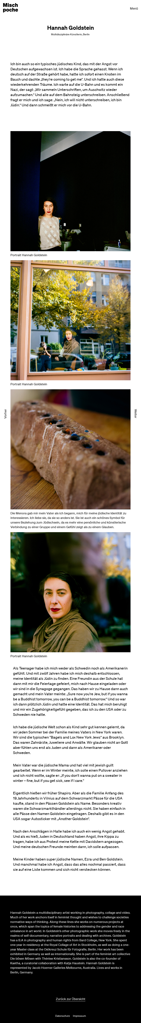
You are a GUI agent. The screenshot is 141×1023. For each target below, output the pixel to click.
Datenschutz (62, 1015)
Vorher (5, 414)
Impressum (79, 1015)
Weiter (136, 413)
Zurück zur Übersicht (70, 999)
